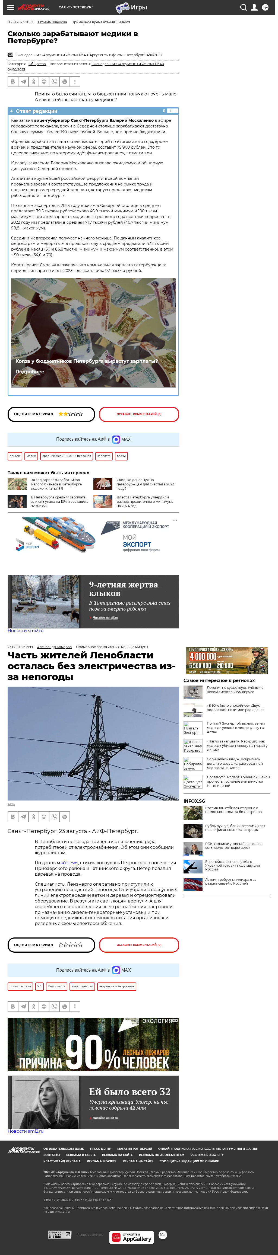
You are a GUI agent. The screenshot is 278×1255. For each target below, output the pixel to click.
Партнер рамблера (90, 1234)
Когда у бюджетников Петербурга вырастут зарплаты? (86, 361)
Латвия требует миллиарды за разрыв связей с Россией (230, 881)
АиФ (11, 804)
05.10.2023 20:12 (20, 22)
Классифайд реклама (62, 1161)
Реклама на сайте (117, 1155)
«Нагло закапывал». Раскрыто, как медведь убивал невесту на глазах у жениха (237, 745)
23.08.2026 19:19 (20, 647)
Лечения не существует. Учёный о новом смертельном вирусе (235, 690)
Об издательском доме (63, 1149)
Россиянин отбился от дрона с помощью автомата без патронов (233, 810)
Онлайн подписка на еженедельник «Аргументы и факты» (208, 1149)
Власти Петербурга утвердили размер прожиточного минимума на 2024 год (145, 501)
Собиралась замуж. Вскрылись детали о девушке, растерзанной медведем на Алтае (235, 763)
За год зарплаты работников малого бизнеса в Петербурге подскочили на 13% (56, 484)
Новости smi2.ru (26, 630)
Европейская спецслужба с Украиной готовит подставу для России (232, 865)
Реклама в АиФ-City (207, 1155)
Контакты (51, 1155)
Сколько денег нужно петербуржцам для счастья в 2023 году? (145, 484)
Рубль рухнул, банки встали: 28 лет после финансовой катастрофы (235, 828)
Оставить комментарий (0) (139, 414)
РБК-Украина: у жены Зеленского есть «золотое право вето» (234, 846)
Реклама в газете (81, 1155)
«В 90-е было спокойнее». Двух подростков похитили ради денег (235, 707)
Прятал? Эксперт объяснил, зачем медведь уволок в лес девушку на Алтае (236, 727)
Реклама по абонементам (161, 1155)
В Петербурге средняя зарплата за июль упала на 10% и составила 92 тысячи (59, 501)
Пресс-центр (100, 1149)
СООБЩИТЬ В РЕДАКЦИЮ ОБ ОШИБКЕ (189, 1161)
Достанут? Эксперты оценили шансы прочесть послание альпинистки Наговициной (238, 781)
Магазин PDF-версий (134, 1149)
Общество (37, 64)
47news (69, 862)
